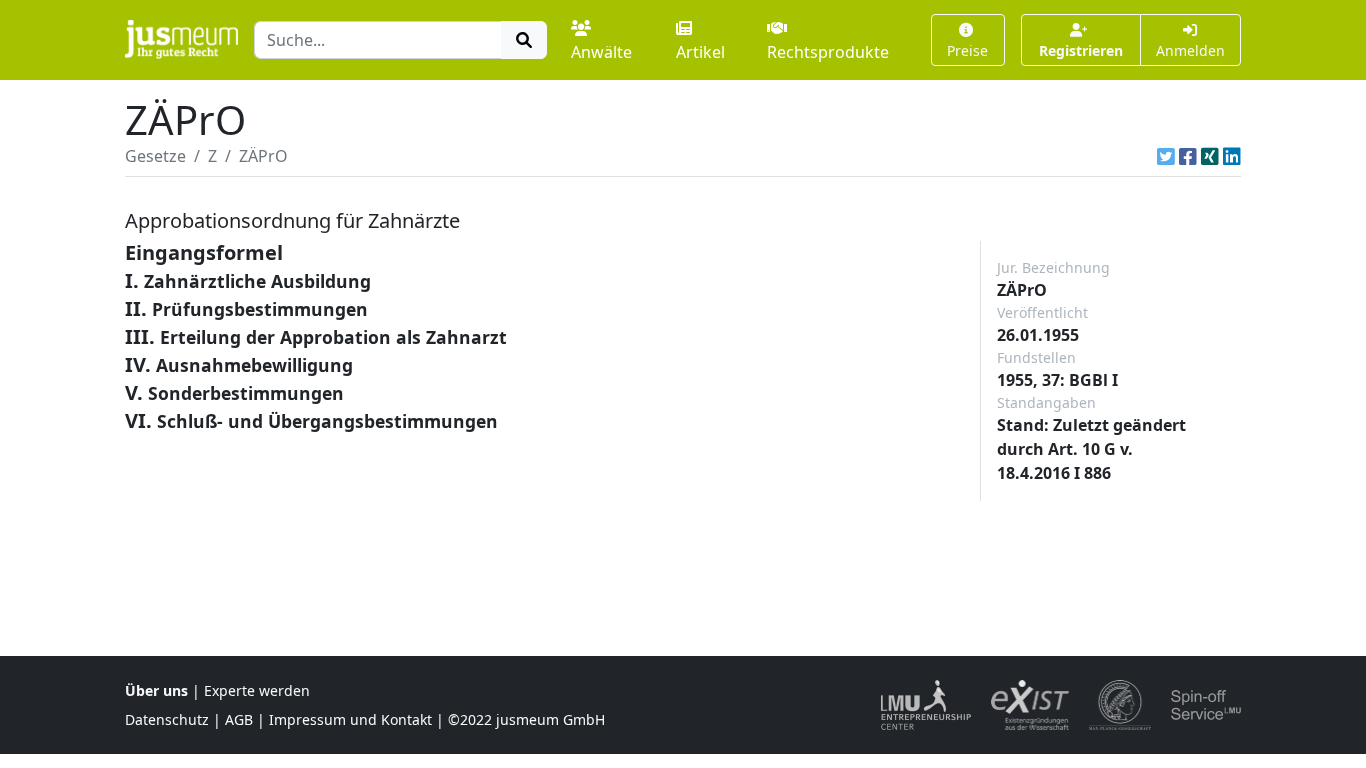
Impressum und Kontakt (350, 719)
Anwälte (601, 52)
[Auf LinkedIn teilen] (1232, 156)
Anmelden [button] (1190, 50)
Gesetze (155, 156)
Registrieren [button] (1081, 50)
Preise (967, 50)
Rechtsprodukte (828, 52)
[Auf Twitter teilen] (1166, 156)
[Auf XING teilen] (1210, 156)
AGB (239, 719)
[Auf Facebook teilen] (1188, 156)
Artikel (700, 52)
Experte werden (257, 690)
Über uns (156, 690)
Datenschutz (167, 719)
